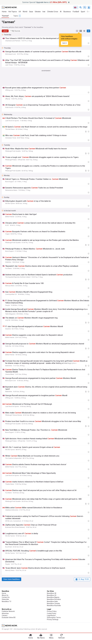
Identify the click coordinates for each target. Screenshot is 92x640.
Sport (83, 12)
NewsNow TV (6, 601)
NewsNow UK (51, 593)
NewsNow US (51, 595)
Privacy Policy (52, 611)
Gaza (31, 12)
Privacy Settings (52, 619)
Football (76, 12)
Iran (43, 12)
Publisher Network (8, 611)
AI (61, 12)
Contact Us (6, 597)
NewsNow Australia (54, 605)
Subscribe (5, 599)
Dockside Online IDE (9, 617)
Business (67, 12)
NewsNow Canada (53, 603)
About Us (5, 595)
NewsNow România (54, 599)
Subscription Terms (54, 617)
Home (4, 12)
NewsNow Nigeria (53, 597)
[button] (15, 31)
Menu (51, 638)
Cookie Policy (51, 613)
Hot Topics (12, 12)
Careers (4, 615)
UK (20, 12)
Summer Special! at (44, 2)
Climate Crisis (52, 12)
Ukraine (38, 12)
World (25, 12)
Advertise (5, 613)
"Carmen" (5, 16)
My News (41, 638)
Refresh (61, 638)
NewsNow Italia (52, 601)
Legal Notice (51, 615)
